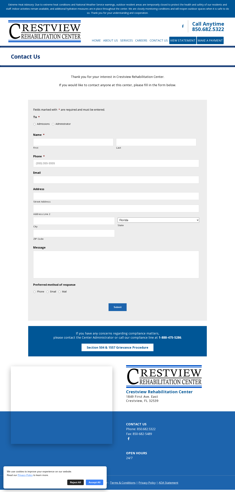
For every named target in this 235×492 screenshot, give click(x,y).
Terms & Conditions (123, 483)
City (35, 226)
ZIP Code (38, 238)
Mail (64, 291)
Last (118, 147)
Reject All (75, 482)
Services (126, 40)
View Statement (182, 40)
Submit (117, 307)
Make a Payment (210, 40)
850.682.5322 (208, 29)
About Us (110, 40)
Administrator (63, 123)
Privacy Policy (25, 475)
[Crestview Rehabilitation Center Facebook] (182, 26)
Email (53, 291)
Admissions (43, 123)
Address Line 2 (41, 214)
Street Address (42, 201)
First (35, 147)
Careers (141, 40)
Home (96, 40)
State (121, 225)
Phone (40, 291)
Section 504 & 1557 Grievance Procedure (117, 347)
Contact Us (159, 40)
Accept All (94, 482)
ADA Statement (168, 483)
